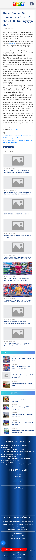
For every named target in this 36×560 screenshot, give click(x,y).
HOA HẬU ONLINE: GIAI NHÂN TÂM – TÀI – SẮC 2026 (17, 214)
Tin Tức (19, 130)
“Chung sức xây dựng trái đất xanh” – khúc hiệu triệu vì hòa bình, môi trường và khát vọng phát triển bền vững (17, 258)
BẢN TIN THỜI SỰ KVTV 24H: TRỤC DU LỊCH (23, 359)
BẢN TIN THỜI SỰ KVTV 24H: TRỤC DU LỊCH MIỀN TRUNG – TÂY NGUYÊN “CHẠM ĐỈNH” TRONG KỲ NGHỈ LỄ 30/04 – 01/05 (17, 279)
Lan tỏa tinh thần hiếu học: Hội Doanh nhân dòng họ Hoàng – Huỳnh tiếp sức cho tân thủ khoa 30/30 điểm (17, 193)
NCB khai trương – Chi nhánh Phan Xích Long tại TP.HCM (17, 236)
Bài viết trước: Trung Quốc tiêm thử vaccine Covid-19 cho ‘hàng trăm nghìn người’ (18, 137)
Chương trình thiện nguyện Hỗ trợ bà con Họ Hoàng (23, 400)
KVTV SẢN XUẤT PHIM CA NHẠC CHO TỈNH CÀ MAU (22, 416)
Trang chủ (18, 474)
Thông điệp (18, 476)
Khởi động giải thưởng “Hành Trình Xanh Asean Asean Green (23, 431)
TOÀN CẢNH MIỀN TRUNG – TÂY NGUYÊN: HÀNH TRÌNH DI (21, 368)
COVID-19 (12, 43)
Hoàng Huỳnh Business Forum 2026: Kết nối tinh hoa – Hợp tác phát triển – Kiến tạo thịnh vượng (16, 171)
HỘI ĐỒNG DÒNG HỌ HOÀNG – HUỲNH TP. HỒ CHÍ (22, 423)
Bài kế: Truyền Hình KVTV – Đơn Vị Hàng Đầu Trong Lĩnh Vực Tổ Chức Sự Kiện (18, 141)
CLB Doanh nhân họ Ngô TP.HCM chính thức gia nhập (22, 408)
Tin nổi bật (14, 130)
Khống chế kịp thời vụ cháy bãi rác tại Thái (22, 384)
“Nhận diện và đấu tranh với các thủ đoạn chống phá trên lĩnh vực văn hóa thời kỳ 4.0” (17, 344)
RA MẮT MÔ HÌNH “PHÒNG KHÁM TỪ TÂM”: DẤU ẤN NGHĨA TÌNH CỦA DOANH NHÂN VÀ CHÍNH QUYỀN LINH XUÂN (17, 322)
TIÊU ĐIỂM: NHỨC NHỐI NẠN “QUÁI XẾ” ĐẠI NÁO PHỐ (22, 376)
